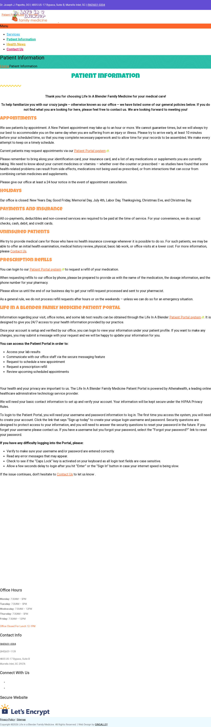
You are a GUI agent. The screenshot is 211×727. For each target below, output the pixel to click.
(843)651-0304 (96, 4)
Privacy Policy (7, 719)
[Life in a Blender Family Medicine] (58, 20)
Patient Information (21, 39)
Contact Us (15, 49)
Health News (16, 44)
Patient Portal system (90, 151)
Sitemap (21, 719)
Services (13, 34)
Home (4, 66)
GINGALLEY (101, 724)
